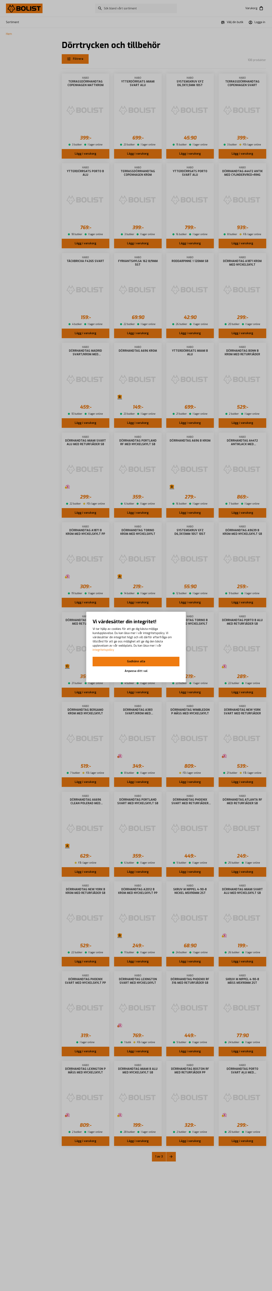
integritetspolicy (103, 650)
